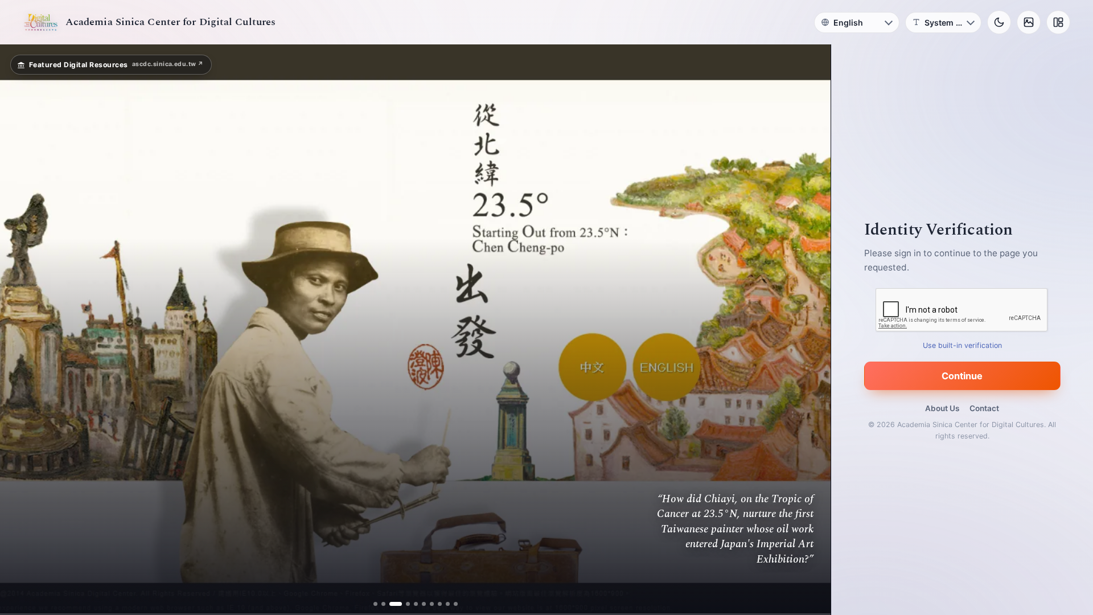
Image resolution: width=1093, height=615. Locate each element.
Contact (984, 408)
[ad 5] (411, 604)
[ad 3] (395, 604)
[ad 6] (419, 604)
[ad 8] (435, 604)
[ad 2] (387, 604)
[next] (810, 329)
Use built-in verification (962, 345)
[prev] (20, 329)
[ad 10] (451, 604)
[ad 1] (379, 604)
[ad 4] (403, 604)
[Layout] (1058, 22)
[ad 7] (427, 604)
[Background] (1029, 22)
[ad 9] (443, 604)
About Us (942, 408)
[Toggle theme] (999, 22)
